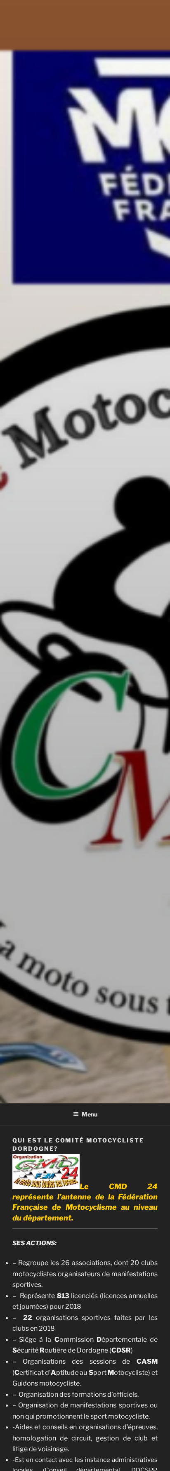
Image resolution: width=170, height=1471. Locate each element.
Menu (89, 1114)
